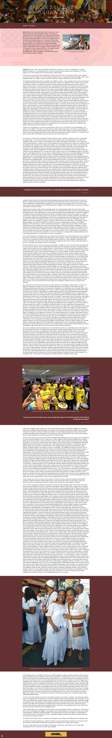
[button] (110, 1)
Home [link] (106, 1)
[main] (56, 9)
